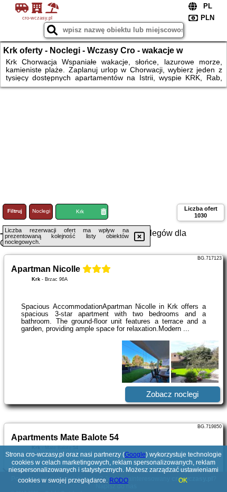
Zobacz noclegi (172, 394)
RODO (118, 480)
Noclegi (41, 211)
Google (135, 454)
